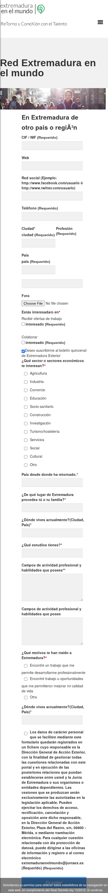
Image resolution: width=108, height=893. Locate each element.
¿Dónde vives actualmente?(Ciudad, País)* (53, 522)
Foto (26, 295)
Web (25, 157)
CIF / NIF (40, 137)
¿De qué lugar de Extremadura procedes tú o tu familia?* (48, 497)
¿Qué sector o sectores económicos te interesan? (53, 363)
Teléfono (40, 207)
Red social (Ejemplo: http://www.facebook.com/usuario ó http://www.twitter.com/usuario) (52, 182)
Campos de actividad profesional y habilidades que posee (51, 611)
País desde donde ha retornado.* (50, 474)
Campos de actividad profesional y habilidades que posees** (51, 567)
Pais (25, 255)
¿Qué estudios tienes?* (42, 544)
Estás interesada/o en (41, 311)
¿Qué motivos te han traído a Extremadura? (47, 655)
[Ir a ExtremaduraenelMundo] (23, 9)
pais (36, 261)
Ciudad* (28, 228)
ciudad (38, 234)
